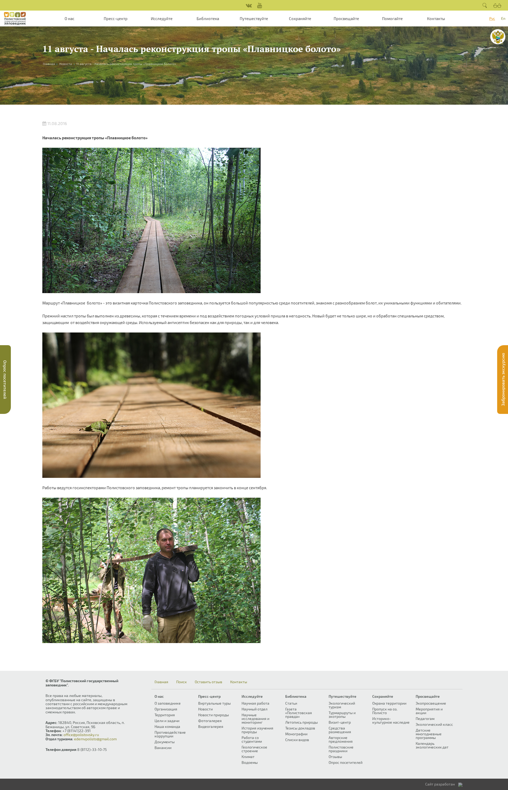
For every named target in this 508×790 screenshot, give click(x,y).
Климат (248, 756)
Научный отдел (254, 709)
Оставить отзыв (208, 682)
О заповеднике (168, 703)
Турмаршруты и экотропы (342, 714)
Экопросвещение (431, 703)
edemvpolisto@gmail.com (95, 739)
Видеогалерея (210, 726)
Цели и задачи (167, 720)
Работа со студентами (252, 739)
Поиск (181, 682)
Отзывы (335, 756)
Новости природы (213, 715)
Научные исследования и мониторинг (255, 718)
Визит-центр (340, 722)
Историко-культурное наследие (391, 720)
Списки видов (297, 739)
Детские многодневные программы (429, 734)
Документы (165, 742)
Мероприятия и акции (429, 711)
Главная (161, 682)
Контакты (436, 18)
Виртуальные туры (214, 703)
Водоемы (250, 762)
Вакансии (163, 747)
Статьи (291, 703)
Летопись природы (301, 722)
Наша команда (167, 726)
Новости (65, 64)
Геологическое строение (254, 749)
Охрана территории (389, 703)
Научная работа (255, 703)
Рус (492, 18)
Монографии (296, 734)
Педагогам (425, 718)
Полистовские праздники (341, 749)
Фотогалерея (210, 720)
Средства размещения (340, 730)
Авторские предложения (341, 739)
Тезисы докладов (300, 728)
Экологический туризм (342, 705)
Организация (166, 709)
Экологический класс (434, 724)
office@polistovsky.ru (81, 734)
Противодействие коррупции (170, 734)
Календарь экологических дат (432, 745)
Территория (165, 715)
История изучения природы (257, 730)
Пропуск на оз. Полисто (384, 711)
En (503, 18)
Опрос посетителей (345, 762)
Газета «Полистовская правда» (298, 713)
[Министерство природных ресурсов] (497, 36)
